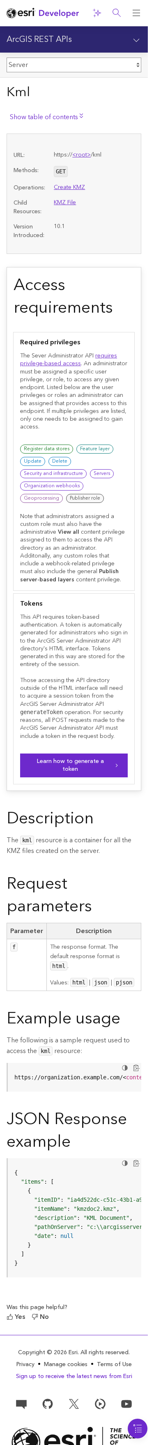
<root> (81, 155)
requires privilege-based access (68, 360)
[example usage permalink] (126, 1020)
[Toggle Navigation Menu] (137, 1428)
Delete (59, 461)
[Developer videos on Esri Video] (100, 1403)
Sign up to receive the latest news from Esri (74, 1376)
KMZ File (65, 202)
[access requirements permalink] (119, 309)
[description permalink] (100, 820)
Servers (102, 473)
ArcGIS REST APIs (39, 39)
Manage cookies (65, 1364)
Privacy (25, 1364)
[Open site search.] (116, 13)
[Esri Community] (21, 1403)
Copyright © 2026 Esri (48, 1352)
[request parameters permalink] (98, 908)
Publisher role (85, 498)
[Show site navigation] (136, 13)
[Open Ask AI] (97, 13)
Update (32, 461)
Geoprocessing (41, 498)
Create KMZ (69, 187)
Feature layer (95, 449)
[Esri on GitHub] (47, 1403)
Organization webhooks (52, 486)
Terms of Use (114, 1364)
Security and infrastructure (53, 473)
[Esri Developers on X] (74, 1403)
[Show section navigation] (136, 39)
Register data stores (46, 449)
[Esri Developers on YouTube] (126, 1403)
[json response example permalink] (77, 1143)
